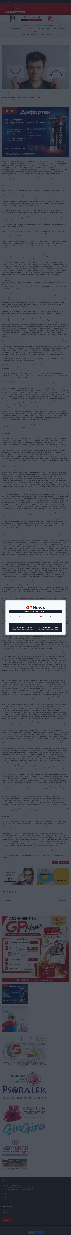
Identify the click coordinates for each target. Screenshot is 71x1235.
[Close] (63, 602)
